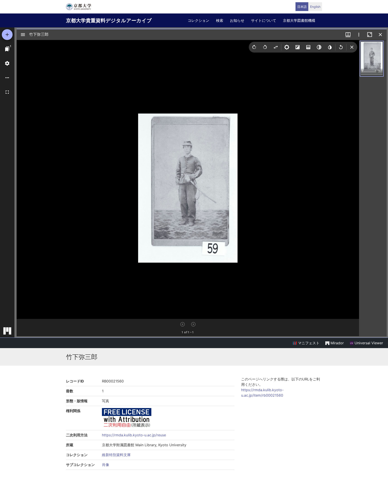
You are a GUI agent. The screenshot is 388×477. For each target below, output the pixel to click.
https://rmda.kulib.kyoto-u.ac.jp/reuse (134, 435)
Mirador (336, 343)
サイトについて (263, 20)
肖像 (105, 464)
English (315, 7)
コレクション (198, 20)
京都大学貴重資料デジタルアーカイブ (109, 20)
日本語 (302, 7)
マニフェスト (308, 343)
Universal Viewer (368, 343)
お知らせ (237, 20)
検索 (219, 20)
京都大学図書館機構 (299, 20)
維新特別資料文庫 (116, 455)
